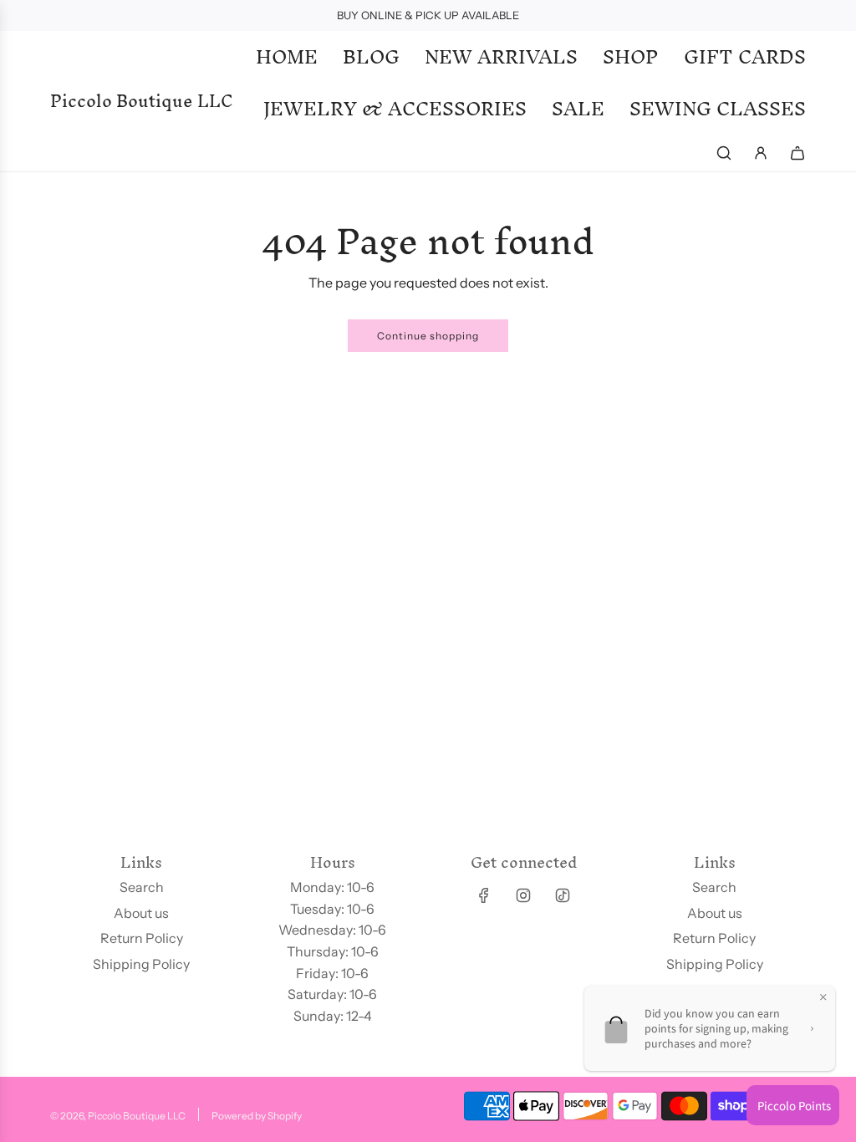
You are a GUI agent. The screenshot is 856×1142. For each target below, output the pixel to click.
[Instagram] (523, 895)
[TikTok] (562, 895)
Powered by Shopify (256, 1115)
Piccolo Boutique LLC (141, 101)
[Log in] (760, 153)
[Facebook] (484, 895)
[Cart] (797, 153)
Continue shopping (428, 335)
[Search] (724, 153)
